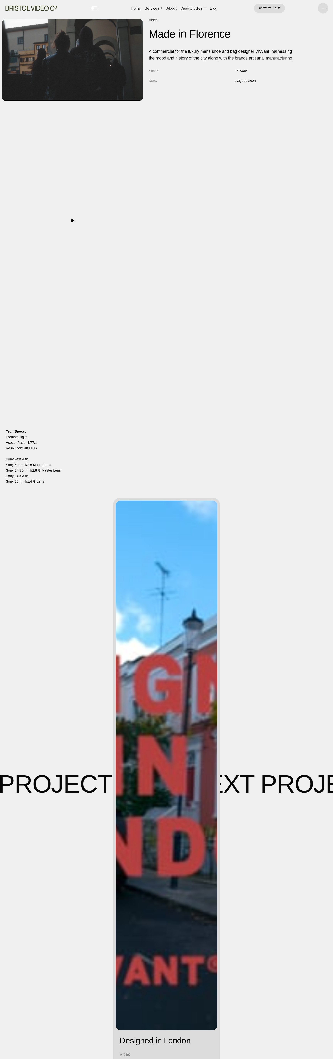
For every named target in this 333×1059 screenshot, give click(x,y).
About (171, 8)
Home (136, 8)
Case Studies (191, 8)
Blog (213, 8)
